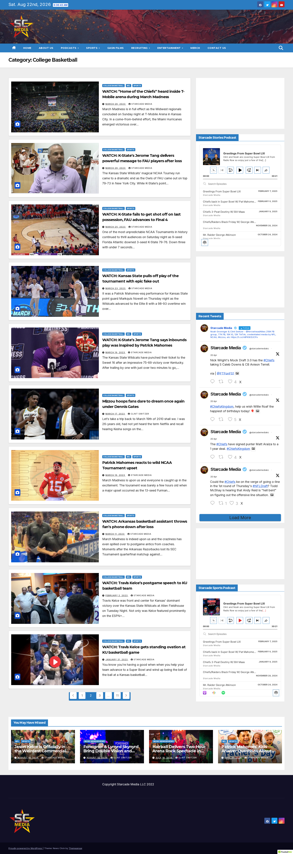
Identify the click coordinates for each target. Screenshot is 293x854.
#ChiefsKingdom (221, 406)
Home (27, 47)
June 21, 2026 (233, 757)
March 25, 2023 (115, 227)
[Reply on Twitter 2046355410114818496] (213, 381)
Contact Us (217, 47)
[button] (281, 48)
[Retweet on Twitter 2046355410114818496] (222, 381)
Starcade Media (141, 104)
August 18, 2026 (28, 757)
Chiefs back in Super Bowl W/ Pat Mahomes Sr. (231, 201)
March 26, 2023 (115, 104)
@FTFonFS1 (225, 373)
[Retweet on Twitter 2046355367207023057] (222, 419)
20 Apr (213, 355)
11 (117, 695)
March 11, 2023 (115, 534)
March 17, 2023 (115, 414)
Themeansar (75, 848)
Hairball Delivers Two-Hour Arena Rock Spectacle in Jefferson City (179, 751)
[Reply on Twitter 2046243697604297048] (213, 503)
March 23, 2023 (115, 288)
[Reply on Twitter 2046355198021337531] (213, 457)
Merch (195, 47)
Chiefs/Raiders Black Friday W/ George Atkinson (232, 222)
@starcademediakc (259, 348)
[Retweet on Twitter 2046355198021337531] (222, 457)
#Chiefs (268, 360)
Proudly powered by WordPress (25, 848)
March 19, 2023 (115, 352)
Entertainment (169, 47)
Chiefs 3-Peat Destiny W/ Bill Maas (224, 211)
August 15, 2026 (97, 757)
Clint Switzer (140, 414)
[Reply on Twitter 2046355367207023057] (213, 419)
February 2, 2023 (116, 595)
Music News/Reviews (94, 741)
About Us (46, 47)
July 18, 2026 (164, 757)
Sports (92, 47)
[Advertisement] (240, 103)
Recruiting (140, 47)
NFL (128, 86)
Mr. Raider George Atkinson (219, 234)
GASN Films (115, 47)
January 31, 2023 (116, 659)
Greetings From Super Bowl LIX (222, 191)
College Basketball (113, 86)
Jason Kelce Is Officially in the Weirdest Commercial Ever (40, 751)
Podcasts (69, 47)
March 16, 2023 (115, 475)
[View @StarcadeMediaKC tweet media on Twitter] (237, 373)
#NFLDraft (260, 486)
